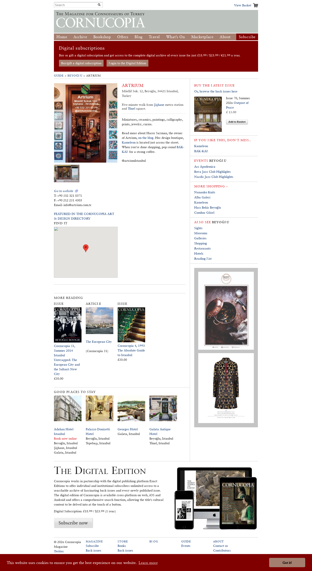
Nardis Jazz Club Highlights (213, 176)
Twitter (59, 551)
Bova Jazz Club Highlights (212, 171)
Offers (122, 37)
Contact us (220, 545)
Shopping (200, 243)
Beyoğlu (74, 75)
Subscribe (247, 37)
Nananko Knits (204, 192)
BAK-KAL (201, 151)
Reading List (203, 258)
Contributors (222, 550)
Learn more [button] (148, 562)
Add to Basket (237, 122)
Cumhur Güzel (204, 212)
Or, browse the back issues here (216, 91)
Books (122, 545)
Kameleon (129, 142)
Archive (80, 37)
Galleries (200, 238)
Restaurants (202, 248)
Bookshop (102, 37)
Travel (154, 37)
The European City (99, 341)
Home (61, 37)
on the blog (145, 137)
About (225, 37)
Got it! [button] (287, 563)
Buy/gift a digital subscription (81, 63)
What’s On (175, 37)
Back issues (93, 550)
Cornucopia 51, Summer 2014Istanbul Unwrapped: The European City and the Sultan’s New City (67, 360)
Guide (59, 75)
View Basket (242, 5)
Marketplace (202, 37)
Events (185, 545)
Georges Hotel (128, 429)
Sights (198, 228)
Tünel (131, 108)
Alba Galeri (202, 197)
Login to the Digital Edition (127, 63)
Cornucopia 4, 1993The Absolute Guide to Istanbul (131, 350)
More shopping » (211, 186)
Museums (200, 233)
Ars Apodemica (204, 166)
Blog (138, 37)
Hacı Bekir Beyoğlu (207, 207)
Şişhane (159, 104)
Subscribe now (73, 522)
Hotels (198, 253)
